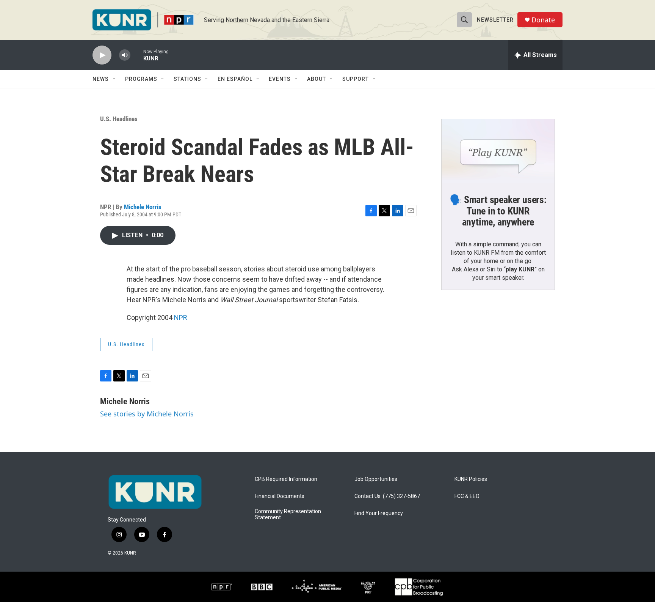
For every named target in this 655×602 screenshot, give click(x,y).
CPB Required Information (286, 479)
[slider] (137, 55)
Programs (141, 79)
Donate (543, 20)
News (100, 79)
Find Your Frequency (378, 513)
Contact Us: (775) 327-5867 (387, 496)
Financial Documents (279, 496)
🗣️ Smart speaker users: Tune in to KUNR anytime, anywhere (498, 211)
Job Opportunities (375, 479)
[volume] (124, 55)
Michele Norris (142, 207)
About (316, 79)
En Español (235, 79)
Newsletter (495, 20)
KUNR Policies (470, 479)
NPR (180, 317)
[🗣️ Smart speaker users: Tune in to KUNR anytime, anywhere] (498, 151)
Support (355, 79)
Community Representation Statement (288, 514)
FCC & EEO (466, 496)
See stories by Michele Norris (147, 413)
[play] (102, 55)
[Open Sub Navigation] (114, 79)
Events (280, 79)
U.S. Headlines (119, 119)
